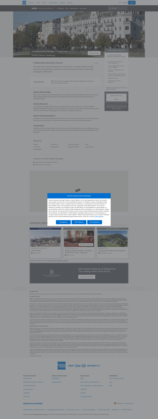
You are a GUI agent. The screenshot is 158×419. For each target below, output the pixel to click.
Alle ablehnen (63, 222)
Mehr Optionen (79, 222)
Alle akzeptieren (94, 222)
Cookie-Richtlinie (98, 216)
